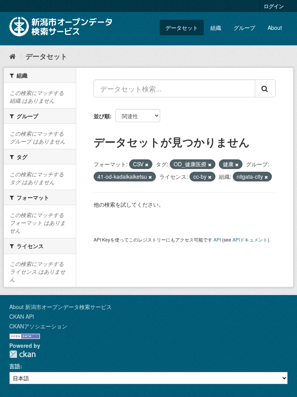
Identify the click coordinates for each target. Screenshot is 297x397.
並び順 (102, 116)
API (217, 239)
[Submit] (265, 88)
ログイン (274, 6)
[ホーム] (12, 56)
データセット (182, 27)
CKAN (22, 354)
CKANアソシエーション (38, 326)
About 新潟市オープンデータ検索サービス (60, 307)
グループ (244, 27)
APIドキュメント (250, 239)
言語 (14, 366)
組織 (215, 27)
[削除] (146, 164)
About (275, 27)
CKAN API (21, 316)
